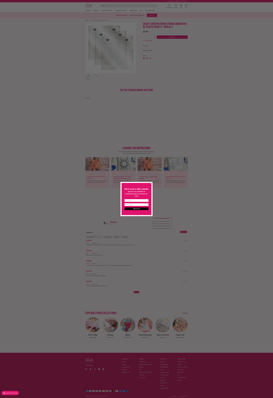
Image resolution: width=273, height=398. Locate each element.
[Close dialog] (151, 183)
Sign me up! (136, 208)
